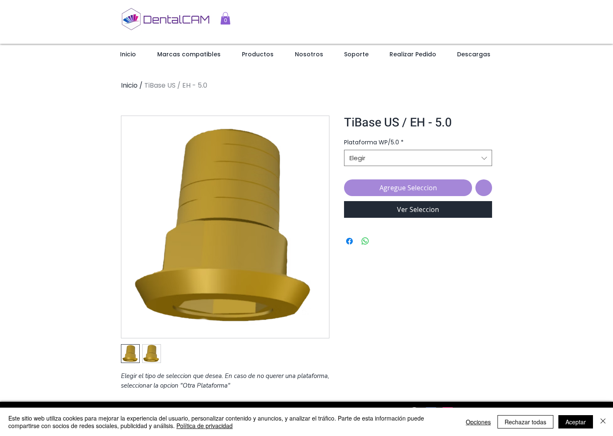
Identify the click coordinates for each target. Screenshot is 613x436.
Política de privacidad (204, 425)
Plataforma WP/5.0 (374, 142)
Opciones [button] (478, 422)
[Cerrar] (603, 421)
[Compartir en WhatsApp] (365, 241)
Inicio (129, 85)
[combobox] (418, 158)
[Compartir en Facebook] (349, 241)
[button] (225, 18)
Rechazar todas (525, 422)
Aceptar (575, 422)
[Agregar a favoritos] (483, 187)
